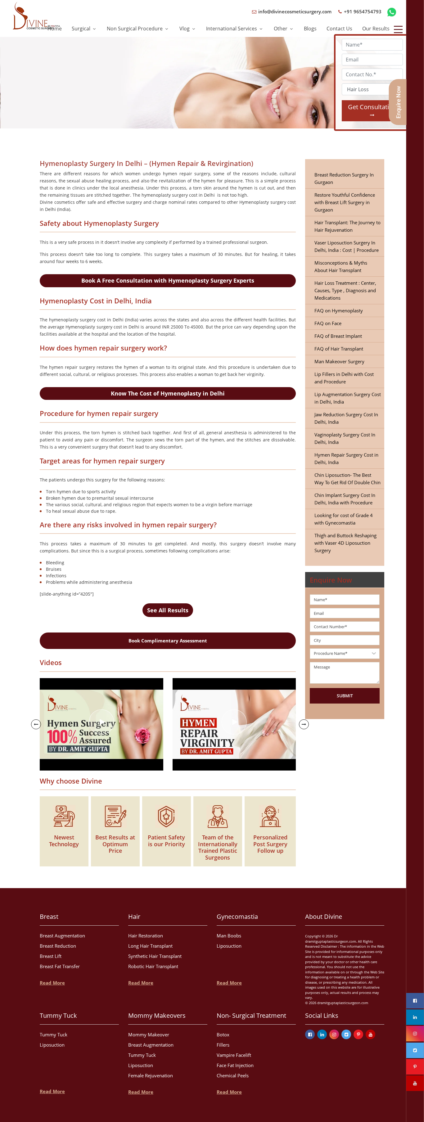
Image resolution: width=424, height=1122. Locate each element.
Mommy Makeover (148, 1034)
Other (281, 28)
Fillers (223, 1045)
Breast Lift (50, 956)
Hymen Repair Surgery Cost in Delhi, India (346, 458)
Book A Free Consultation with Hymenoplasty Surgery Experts (167, 280)
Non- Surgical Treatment (251, 1015)
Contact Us (339, 28)
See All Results (167, 610)
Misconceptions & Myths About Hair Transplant (340, 266)
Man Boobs (229, 935)
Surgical (82, 28)
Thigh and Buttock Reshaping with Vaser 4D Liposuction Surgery (345, 542)
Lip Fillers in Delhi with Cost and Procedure (344, 378)
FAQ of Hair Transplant (338, 349)
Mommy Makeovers (157, 1015)
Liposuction (229, 946)
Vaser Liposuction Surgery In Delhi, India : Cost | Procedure (346, 246)
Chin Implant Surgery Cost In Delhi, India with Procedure (344, 499)
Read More (52, 983)
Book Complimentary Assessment (168, 640)
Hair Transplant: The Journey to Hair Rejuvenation (347, 226)
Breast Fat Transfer (60, 966)
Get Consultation (372, 107)
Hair (134, 916)
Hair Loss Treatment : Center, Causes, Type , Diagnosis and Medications (345, 290)
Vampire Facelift (234, 1055)
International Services (232, 28)
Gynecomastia (237, 916)
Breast (49, 916)
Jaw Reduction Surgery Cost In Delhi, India (346, 418)
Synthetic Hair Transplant (155, 956)
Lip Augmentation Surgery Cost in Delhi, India (347, 398)
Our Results (376, 28)
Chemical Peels (233, 1075)
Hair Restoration (145, 935)
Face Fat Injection (235, 1065)
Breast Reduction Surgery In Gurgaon (344, 178)
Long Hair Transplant (150, 946)
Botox (223, 1034)
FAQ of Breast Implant (338, 336)
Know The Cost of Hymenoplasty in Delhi (168, 393)
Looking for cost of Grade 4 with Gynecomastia (343, 519)
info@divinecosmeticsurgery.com (294, 11)
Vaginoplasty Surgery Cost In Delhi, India (344, 438)
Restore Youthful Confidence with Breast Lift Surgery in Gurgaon (344, 202)
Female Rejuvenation (150, 1075)
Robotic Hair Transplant (153, 966)
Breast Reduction (58, 946)
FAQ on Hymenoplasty (338, 310)
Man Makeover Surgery (339, 361)
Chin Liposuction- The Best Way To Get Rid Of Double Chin (347, 478)
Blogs (310, 28)
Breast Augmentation (62, 935)
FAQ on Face (327, 323)
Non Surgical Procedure (135, 28)
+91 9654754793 (362, 11)
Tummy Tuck (58, 1015)
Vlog (185, 28)
